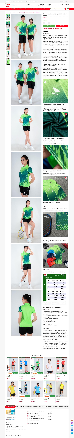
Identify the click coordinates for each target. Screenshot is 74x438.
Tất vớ (26, 8)
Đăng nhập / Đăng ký (64, 1)
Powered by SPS (18, 435)
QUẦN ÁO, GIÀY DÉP (19, 8)
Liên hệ (45, 8)
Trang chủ (8, 8)
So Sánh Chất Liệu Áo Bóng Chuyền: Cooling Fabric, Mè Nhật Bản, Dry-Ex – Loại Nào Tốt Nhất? (40, 406)
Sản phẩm (12, 12)
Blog (42, 8)
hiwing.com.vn (46, 350)
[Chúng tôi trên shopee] (72, 420)
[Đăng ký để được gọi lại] (72, 423)
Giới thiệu (13, 8)
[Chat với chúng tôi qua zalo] (72, 429)
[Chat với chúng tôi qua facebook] (72, 426)
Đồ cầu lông (17, 12)
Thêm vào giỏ (48, 25)
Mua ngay (62, 25)
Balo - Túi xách (32, 8)
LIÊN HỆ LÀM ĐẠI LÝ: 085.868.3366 (52, 28)
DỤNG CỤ (37, 8)
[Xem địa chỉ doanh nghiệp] (72, 433)
